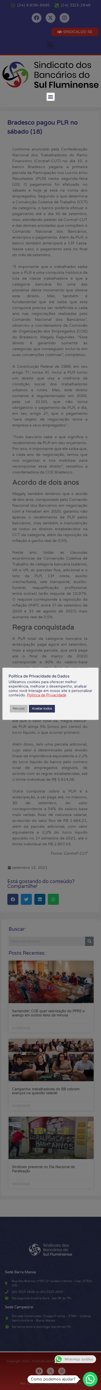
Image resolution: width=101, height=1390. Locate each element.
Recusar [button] (19, 709)
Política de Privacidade (46, 695)
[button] (51, 97)
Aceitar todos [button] (42, 709)
